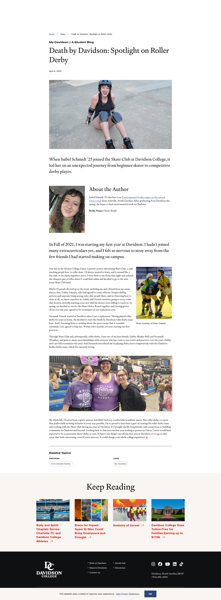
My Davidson (120, 464)
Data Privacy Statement (127, 593)
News (62, 34)
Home (51, 34)
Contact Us (95, 572)
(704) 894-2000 (159, 577)
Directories (120, 567)
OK (150, 594)
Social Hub (120, 563)
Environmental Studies (61, 464)
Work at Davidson (98, 563)
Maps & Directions (98, 567)
